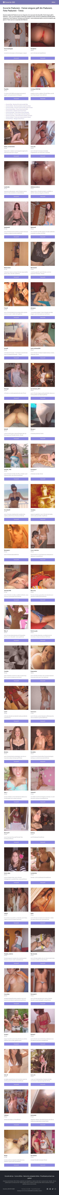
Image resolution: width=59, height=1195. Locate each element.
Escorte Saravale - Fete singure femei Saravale (17, 112)
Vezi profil (16, 58)
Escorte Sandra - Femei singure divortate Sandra (18, 114)
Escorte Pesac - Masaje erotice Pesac (15, 118)
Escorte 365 (10, 2)
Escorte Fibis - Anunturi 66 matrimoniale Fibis (17, 104)
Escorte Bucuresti (35, 1189)
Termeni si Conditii (25, 1189)
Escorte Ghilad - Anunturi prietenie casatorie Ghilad (18, 106)
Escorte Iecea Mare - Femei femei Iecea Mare (17, 109)
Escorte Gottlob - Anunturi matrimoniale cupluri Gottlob (19, 107)
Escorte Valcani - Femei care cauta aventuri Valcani (18, 117)
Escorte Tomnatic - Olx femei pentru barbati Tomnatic (19, 115)
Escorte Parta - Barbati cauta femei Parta (16, 110)
